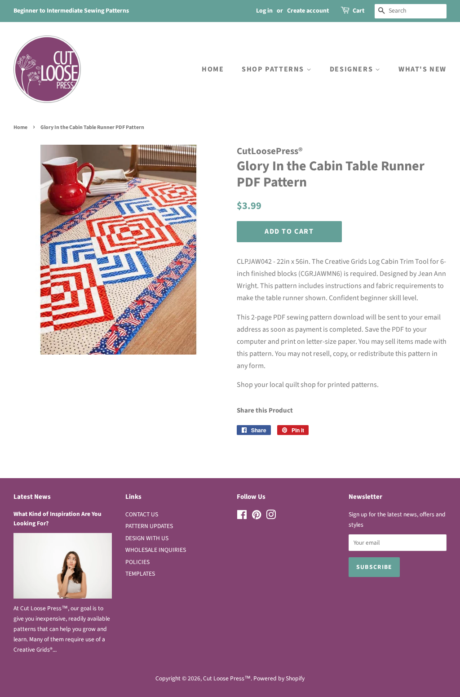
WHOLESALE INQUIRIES (155, 550)
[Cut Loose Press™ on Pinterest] (256, 516)
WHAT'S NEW (422, 69)
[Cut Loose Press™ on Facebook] (242, 516)
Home (20, 127)
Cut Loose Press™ (227, 678)
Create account (308, 10)
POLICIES (137, 562)
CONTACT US (141, 514)
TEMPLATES (140, 573)
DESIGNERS (352, 69)
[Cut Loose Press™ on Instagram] (271, 516)
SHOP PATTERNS (274, 69)
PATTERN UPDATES (149, 526)
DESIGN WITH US (146, 538)
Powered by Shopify (279, 678)
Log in (264, 10)
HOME (213, 69)
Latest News (32, 497)
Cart (358, 10)
